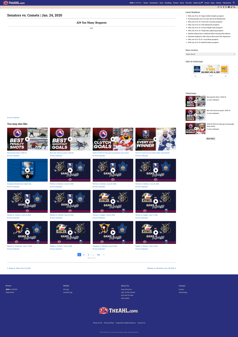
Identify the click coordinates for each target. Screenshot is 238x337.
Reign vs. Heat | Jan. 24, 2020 (20, 268)
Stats (161, 3)
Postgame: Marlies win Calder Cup (19, 184)
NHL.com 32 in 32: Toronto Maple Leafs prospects (205, 28)
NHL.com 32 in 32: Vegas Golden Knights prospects (206, 16)
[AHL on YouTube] (229, 7)
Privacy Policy (109, 323)
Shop (212, 3)
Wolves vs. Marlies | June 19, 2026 (62, 184)
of (211, 76)
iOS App (66, 289)
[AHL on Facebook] (223, 7)
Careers (181, 289)
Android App (67, 292)
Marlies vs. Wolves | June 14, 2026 (19, 215)
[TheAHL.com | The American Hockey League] (14, 3)
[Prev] (195, 76)
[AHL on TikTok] (232, 7)
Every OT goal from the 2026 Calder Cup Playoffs (152, 153)
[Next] (225, 76)
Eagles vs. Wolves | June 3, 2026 (146, 246)
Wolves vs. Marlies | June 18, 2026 (104, 184)
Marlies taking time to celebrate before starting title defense (209, 33)
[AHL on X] (221, 7)
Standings (168, 3)
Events (207, 3)
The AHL (188, 3)
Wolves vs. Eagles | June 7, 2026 (146, 215)
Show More (211, 139)
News (182, 3)
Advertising (183, 292)
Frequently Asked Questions (126, 323)
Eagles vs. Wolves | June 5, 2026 (61, 246)
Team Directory (126, 289)
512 (98, 255)
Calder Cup (197, 3)
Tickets (218, 3)
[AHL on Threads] (226, 7)
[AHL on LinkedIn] (234, 7)
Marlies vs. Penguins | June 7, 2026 (19, 246)
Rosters (175, 3)
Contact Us (141, 323)
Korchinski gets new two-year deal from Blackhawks (206, 19)
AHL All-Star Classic (128, 292)
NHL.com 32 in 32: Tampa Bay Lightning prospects (205, 30)
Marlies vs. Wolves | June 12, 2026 (62, 215)
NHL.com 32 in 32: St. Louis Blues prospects (203, 39)
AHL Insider (125, 298)
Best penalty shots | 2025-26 (17, 153)
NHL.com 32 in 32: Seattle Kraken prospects (203, 42)
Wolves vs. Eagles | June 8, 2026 (104, 215)
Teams (145, 3)
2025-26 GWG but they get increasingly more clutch (111, 153)
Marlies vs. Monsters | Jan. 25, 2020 (160, 268)
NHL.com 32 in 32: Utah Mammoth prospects (203, 25)
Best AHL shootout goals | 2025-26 (62, 153)
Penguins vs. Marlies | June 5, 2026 (105, 246)
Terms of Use (97, 323)
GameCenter (153, 3)
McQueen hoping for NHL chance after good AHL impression (209, 36)
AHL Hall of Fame (127, 295)
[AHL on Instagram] (218, 7)
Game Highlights (14, 117)
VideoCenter (227, 3)
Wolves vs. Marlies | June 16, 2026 (147, 184)
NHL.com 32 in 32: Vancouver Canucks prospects (205, 22)
